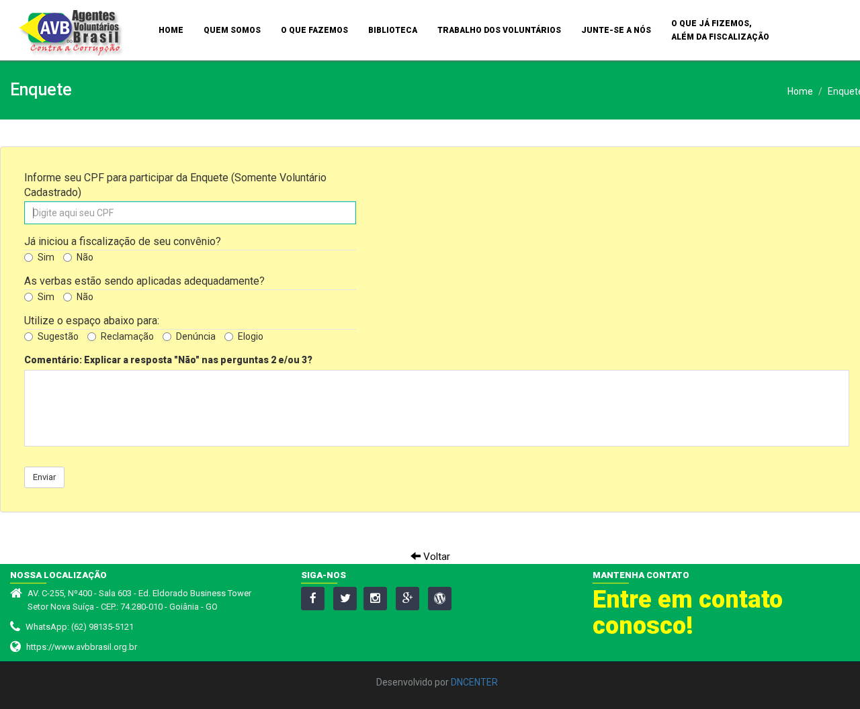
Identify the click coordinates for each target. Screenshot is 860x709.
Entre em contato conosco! (688, 613)
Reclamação (127, 336)
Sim (46, 257)
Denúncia (196, 336)
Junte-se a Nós (616, 30)
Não (85, 257)
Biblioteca (392, 30)
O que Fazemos (314, 30)
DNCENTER (474, 682)
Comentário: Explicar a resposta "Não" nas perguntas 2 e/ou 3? (168, 359)
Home (171, 30)
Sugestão (58, 336)
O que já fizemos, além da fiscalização (720, 30)
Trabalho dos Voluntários (499, 30)
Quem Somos (232, 30)
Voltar (435, 557)
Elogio (250, 336)
